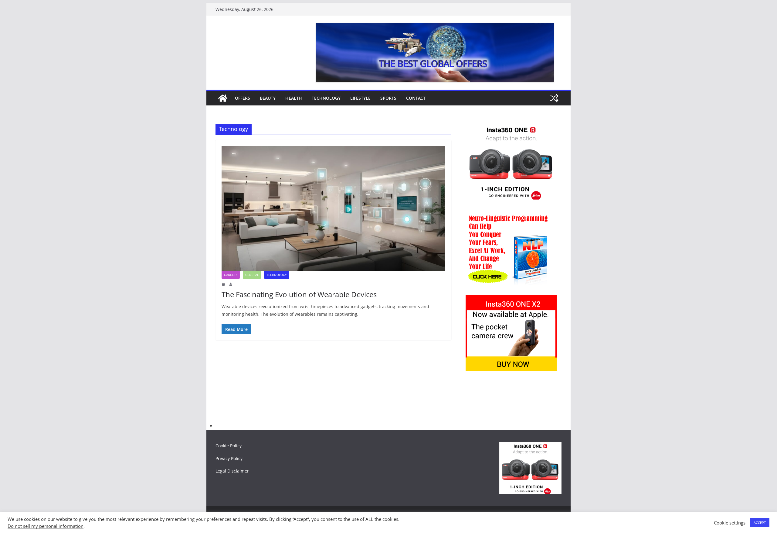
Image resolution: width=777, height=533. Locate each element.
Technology (326, 98)
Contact (416, 98)
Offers (242, 98)
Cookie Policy (228, 446)
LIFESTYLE (360, 98)
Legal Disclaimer (232, 471)
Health (293, 98)
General (252, 275)
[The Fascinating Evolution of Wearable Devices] (333, 208)
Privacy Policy (229, 458)
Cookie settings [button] (729, 522)
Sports (388, 98)
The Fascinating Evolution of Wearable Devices (299, 294)
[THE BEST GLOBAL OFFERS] (222, 98)
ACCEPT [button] (760, 522)
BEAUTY (268, 98)
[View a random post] (554, 98)
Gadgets (230, 275)
